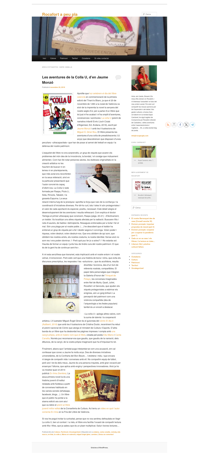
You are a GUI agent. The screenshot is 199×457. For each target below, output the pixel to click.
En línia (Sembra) (58, 373)
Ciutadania (86, 58)
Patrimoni (64, 58)
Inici (44, 58)
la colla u (57, 434)
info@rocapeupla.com (139, 135)
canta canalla (105, 432)
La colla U (106, 117)
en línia (50, 434)
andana (96, 432)
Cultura (53, 58)
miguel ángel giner (83, 434)
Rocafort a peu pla (60, 14)
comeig (114, 432)
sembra (94, 434)
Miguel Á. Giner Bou (87, 131)
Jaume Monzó (84, 128)
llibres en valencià (69, 434)
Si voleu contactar (101, 58)
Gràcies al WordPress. (99, 447)
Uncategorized (74, 432)
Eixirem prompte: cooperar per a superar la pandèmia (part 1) (142, 232)
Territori (75, 58)
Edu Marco (108, 334)
